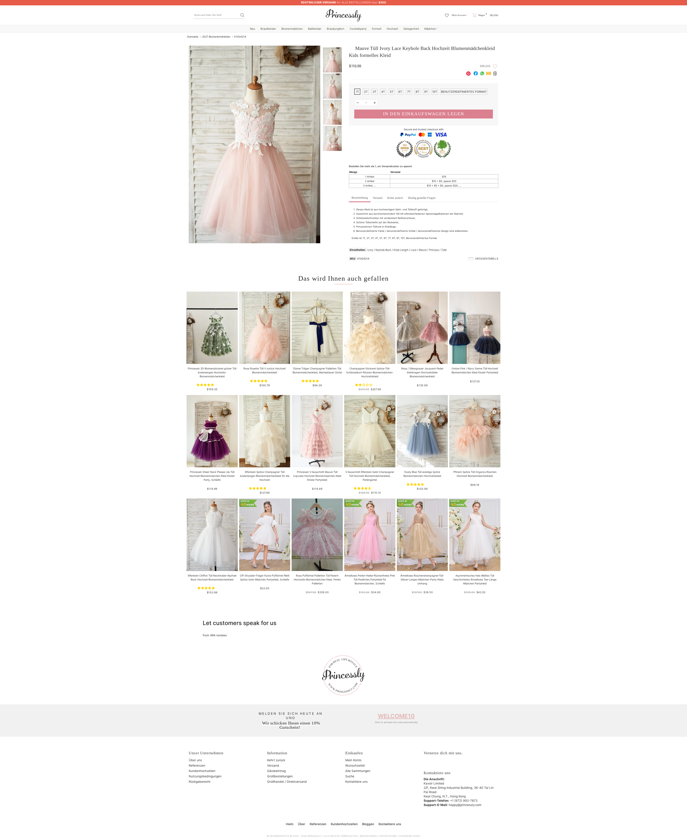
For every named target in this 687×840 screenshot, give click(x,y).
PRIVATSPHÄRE (388, 836)
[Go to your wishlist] (447, 13)
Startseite (192, 36)
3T (374, 91)
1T (357, 91)
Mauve (423, 249)
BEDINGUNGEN (368, 836)
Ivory (370, 249)
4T (383, 91)
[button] (206, 385)
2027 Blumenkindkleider (216, 36)
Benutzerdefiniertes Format (464, 91)
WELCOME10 (396, 716)
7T (409, 91)
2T (366, 91)
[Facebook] (427, 764)
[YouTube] (456, 764)
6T (400, 91)
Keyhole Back (383, 249)
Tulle (444, 249)
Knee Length (401, 249)
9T (426, 91)
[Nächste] (496, 36)
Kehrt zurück (395, 197)
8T (417, 91)
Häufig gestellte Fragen (421, 197)
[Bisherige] (490, 36)
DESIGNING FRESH (409, 836)
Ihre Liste (485, 66)
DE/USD (494, 15)
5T (391, 91)
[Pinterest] (446, 764)
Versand (377, 197)
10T (434, 91)
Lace (413, 249)
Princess (434, 249)
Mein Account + (459, 15)
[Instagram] (437, 764)
